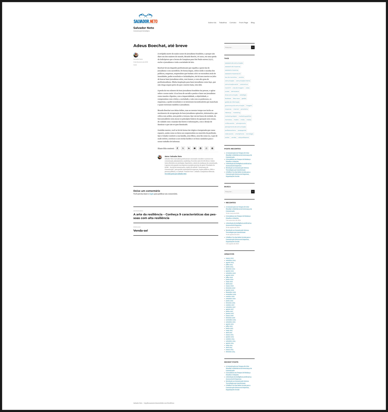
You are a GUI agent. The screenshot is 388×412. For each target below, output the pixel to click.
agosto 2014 (230, 343)
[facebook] (177, 148)
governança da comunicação (234, 105)
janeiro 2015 (230, 337)
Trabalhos (223, 23)
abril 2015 (229, 333)
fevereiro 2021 (230, 269)
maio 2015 (229, 330)
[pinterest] (200, 148)
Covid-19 (228, 88)
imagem (249, 105)
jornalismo (244, 109)
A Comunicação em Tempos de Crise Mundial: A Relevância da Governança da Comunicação (239, 155)
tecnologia (249, 134)
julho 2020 (229, 277)
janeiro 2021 (230, 271)
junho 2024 (229, 267)
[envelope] (194, 148)
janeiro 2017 (230, 313)
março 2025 (230, 258)
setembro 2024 (231, 260)
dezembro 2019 (231, 292)
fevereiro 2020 (230, 288)
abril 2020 (229, 284)
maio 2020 (229, 282)
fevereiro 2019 (230, 303)
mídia (243, 119)
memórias (228, 119)
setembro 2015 (230, 322)
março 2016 (230, 316)
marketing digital (231, 116)
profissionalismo (230, 130)
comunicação (229, 81)
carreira (241, 77)
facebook (228, 98)
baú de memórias (231, 77)
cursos (227, 91)
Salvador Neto (143, 28)
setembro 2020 (231, 273)
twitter (227, 137)
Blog (253, 23)
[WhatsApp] (206, 148)
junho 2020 (229, 279)
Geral (135, 65)
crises (247, 88)
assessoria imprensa (231, 70)
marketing (236, 112)
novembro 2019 (231, 294)
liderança (228, 112)
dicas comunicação (231, 95)
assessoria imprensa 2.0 (232, 73)
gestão (244, 98)
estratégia (243, 95)
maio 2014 (229, 345)
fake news (236, 98)
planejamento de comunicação (235, 127)
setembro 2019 (231, 299)
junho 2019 (229, 301)
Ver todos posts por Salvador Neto (175, 174)
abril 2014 (229, 347)
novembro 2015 (231, 320)
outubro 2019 (230, 296)
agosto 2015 (230, 324)
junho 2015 (229, 328)
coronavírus (244, 84)
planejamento (241, 123)
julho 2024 (229, 265)
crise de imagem (238, 88)
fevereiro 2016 (230, 318)
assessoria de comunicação (234, 63)
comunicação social (231, 84)
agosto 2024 (230, 262)
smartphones (239, 134)
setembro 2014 (230, 341)
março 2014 (229, 349)
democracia (235, 91)
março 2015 (229, 335)
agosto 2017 (230, 309)
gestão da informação (232, 102)
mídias (249, 119)
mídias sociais (229, 123)
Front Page (243, 23)
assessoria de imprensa (232, 66)
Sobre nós (212, 23)
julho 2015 (229, 326)
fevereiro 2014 (230, 352)
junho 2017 (229, 311)
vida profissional (243, 137)
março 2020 (230, 286)
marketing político (245, 116)
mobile (236, 119)
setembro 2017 (230, 307)
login (152, 194)
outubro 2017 (230, 305)
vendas (233, 137)
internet (236, 109)
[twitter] (183, 148)
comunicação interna (243, 81)
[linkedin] (189, 148)
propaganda (242, 130)
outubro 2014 (230, 339)
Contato (233, 23)
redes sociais (229, 134)
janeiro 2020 (230, 290)
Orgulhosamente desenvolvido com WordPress (159, 403)
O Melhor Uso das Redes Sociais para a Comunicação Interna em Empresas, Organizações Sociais (238, 174)
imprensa (228, 109)
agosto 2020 (230, 275)
